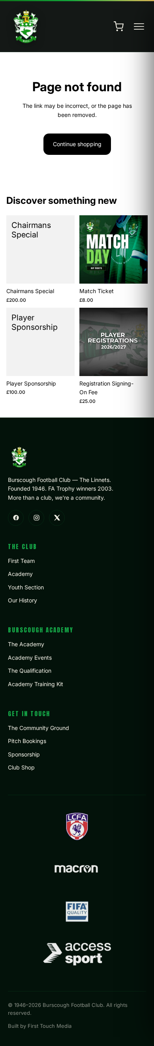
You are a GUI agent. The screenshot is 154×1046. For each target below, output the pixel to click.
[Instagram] (36, 518)
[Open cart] (118, 26)
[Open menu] (138, 26)
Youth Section (26, 587)
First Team (21, 560)
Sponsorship (24, 754)
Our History (22, 600)
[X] (57, 518)
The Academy (26, 644)
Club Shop (21, 767)
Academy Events (30, 657)
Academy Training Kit (35, 684)
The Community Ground (38, 727)
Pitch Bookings (27, 740)
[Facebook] (16, 518)
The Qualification (29, 670)
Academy (20, 573)
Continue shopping (77, 144)
